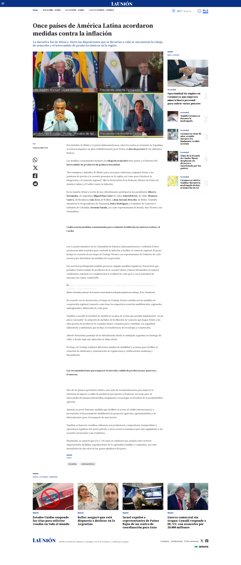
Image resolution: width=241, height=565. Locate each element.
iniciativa (72, 464)
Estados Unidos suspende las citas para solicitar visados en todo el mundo (51, 521)
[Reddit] (47, 184)
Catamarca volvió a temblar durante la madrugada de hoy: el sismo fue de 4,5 (190, 184)
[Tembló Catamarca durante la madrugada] (173, 116)
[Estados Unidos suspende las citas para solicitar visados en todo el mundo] (53, 496)
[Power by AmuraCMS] (201, 546)
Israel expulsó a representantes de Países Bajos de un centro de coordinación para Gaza (141, 522)
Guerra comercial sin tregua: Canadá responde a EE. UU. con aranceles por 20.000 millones (187, 522)
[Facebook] (47, 176)
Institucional (176, 541)
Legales (125, 542)
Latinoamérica (87, 464)
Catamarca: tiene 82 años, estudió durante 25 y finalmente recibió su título (190, 139)
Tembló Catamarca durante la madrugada (190, 118)
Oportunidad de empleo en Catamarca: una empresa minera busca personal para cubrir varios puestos (184, 98)
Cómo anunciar (191, 541)
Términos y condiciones (112, 542)
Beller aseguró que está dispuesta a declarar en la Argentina (96, 521)
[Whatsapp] (47, 160)
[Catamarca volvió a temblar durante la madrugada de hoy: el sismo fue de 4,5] (173, 180)
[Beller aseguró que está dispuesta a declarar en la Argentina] (98, 496)
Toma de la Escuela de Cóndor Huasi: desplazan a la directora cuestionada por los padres (190, 162)
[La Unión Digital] (121, 3)
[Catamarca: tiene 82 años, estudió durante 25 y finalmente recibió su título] (173, 134)
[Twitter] (47, 168)
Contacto (165, 541)
